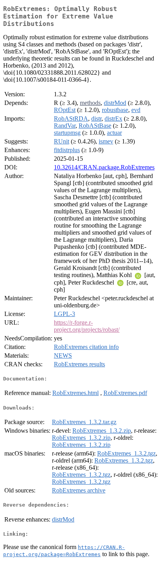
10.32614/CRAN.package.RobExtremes (104, 167)
